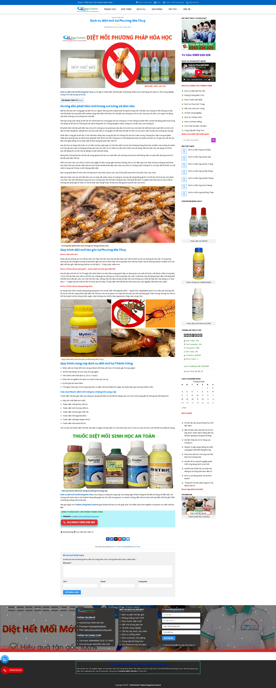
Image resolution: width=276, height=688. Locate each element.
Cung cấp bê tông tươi (132, 641)
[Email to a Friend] (116, 539)
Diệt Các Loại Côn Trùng (194, 108)
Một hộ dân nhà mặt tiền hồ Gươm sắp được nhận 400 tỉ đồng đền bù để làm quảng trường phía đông (198, 433)
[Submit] (213, 140)
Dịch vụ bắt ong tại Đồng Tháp (201, 192)
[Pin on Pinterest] (120, 539)
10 (213, 392)
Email (103, 581)
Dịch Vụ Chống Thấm (193, 117)
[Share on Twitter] (112, 539)
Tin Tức (173, 9)
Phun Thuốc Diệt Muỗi (193, 100)
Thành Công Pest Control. (150, 685)
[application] (199, 72)
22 (203, 399)
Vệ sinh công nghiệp (131, 628)
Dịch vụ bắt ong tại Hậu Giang (200, 171)
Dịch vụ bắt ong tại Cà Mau (199, 150)
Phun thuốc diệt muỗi (132, 621)
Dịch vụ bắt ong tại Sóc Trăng (200, 164)
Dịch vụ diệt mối (118, 17)
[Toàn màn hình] (213, 80)
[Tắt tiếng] (209, 80)
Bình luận (67, 563)
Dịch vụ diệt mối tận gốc (133, 614)
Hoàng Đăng (126, 27)
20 (193, 399)
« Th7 (184, 408)
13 (192, 395)
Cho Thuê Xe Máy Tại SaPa (195, 126)
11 (182, 395)
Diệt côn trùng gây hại (132, 624)
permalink (136, 547)
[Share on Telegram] (128, 539)
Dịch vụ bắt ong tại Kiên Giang (200, 178)
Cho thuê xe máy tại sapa (134, 644)
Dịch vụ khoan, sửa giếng (133, 638)
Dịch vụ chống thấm (131, 634)
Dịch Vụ (141, 9)
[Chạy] (184, 80)
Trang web (142, 581)
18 (182, 399)
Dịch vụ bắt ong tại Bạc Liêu (199, 157)
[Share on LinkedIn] (124, 539)
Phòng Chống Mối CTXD (194, 95)
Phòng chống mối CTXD (133, 618)
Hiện (80, 100)
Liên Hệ (187, 9)
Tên (65, 581)
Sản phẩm (157, 9)
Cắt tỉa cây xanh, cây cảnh (134, 631)
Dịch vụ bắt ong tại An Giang (200, 185)
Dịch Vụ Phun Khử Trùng (194, 104)
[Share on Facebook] (108, 539)
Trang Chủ (110, 9)
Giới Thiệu (126, 9)
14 (197, 395)
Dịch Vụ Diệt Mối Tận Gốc (194, 91)
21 (197, 399)
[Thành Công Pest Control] (87, 9)
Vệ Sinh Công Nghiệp (193, 113)
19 (187, 399)
